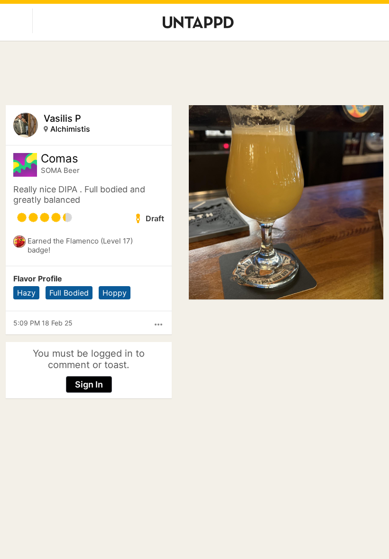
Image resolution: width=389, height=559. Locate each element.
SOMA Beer (60, 170)
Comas (59, 158)
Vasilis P (62, 118)
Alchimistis (70, 129)
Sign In (89, 384)
